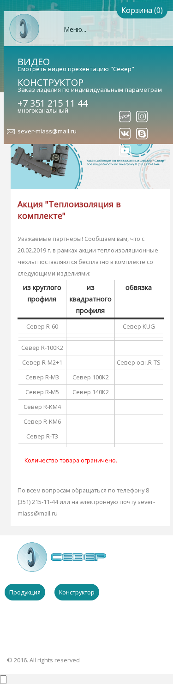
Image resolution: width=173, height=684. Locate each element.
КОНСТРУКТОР (51, 82)
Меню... (75, 29)
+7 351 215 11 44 (53, 103)
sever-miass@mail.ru (47, 131)
